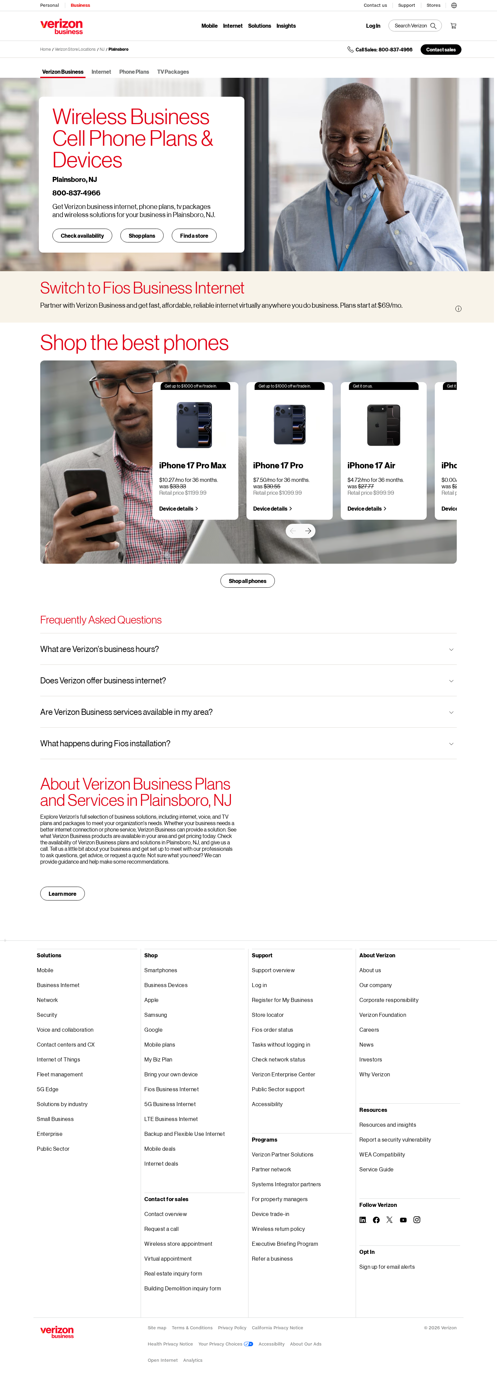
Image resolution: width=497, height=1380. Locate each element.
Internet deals (161, 1163)
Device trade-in (270, 1214)
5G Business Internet (170, 1104)
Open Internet (163, 1360)
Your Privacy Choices (221, 1344)
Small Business (55, 1119)
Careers (369, 1029)
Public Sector (53, 1148)
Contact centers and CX (66, 1044)
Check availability (82, 235)
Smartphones (161, 970)
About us (370, 970)
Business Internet (58, 985)
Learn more (62, 893)
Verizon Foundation (382, 1014)
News (366, 1044)
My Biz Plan (158, 1059)
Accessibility (267, 1104)
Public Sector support (278, 1089)
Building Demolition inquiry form (182, 1288)
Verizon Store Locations (75, 49)
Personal (49, 5)
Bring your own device (171, 1074)
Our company (375, 985)
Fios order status (272, 1029)
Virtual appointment (168, 1258)
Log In (373, 25)
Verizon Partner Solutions (283, 1154)
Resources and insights (387, 1124)
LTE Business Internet (171, 1119)
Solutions (259, 25)
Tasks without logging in (281, 1044)
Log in (259, 985)
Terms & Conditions (192, 1327)
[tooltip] (458, 309)
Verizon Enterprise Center (283, 1074)
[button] (454, 4)
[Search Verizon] (415, 25)
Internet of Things (58, 1059)
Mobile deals (159, 1148)
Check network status (278, 1059)
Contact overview (165, 1214)
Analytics (193, 1360)
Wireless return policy (278, 1228)
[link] (293, 531)
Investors (370, 1059)
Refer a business (272, 1258)
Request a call (161, 1228)
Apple (151, 1000)
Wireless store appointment (178, 1243)
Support (406, 5)
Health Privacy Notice (170, 1344)
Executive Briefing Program (285, 1243)
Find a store (194, 235)
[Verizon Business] (61, 26)
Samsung (155, 1014)
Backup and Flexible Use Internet (184, 1133)
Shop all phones (247, 581)
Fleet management (60, 1074)
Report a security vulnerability (395, 1139)
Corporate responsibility (389, 1000)
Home (45, 49)
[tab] (63, 72)
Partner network (271, 1169)
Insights (286, 25)
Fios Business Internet (171, 1089)
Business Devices (166, 985)
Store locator (268, 1014)
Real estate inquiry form (173, 1273)
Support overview (273, 970)
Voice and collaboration (65, 1029)
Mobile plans (159, 1044)
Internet (233, 25)
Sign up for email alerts (387, 1266)
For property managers (280, 1199)
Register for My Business (282, 1000)
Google (153, 1029)
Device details (176, 508)
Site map (157, 1327)
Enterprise (50, 1133)
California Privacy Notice (277, 1327)
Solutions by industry (62, 1104)
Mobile (210, 25)
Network (47, 1000)
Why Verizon (374, 1074)
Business (80, 5)
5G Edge (48, 1089)
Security (47, 1014)
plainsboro (118, 49)
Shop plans (142, 235)
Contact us (375, 5)
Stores (434, 5)
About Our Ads (306, 1344)
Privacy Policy (232, 1327)
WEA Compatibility (382, 1154)
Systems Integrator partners (286, 1184)
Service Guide (376, 1169)
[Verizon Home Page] (57, 1332)
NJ (102, 49)
